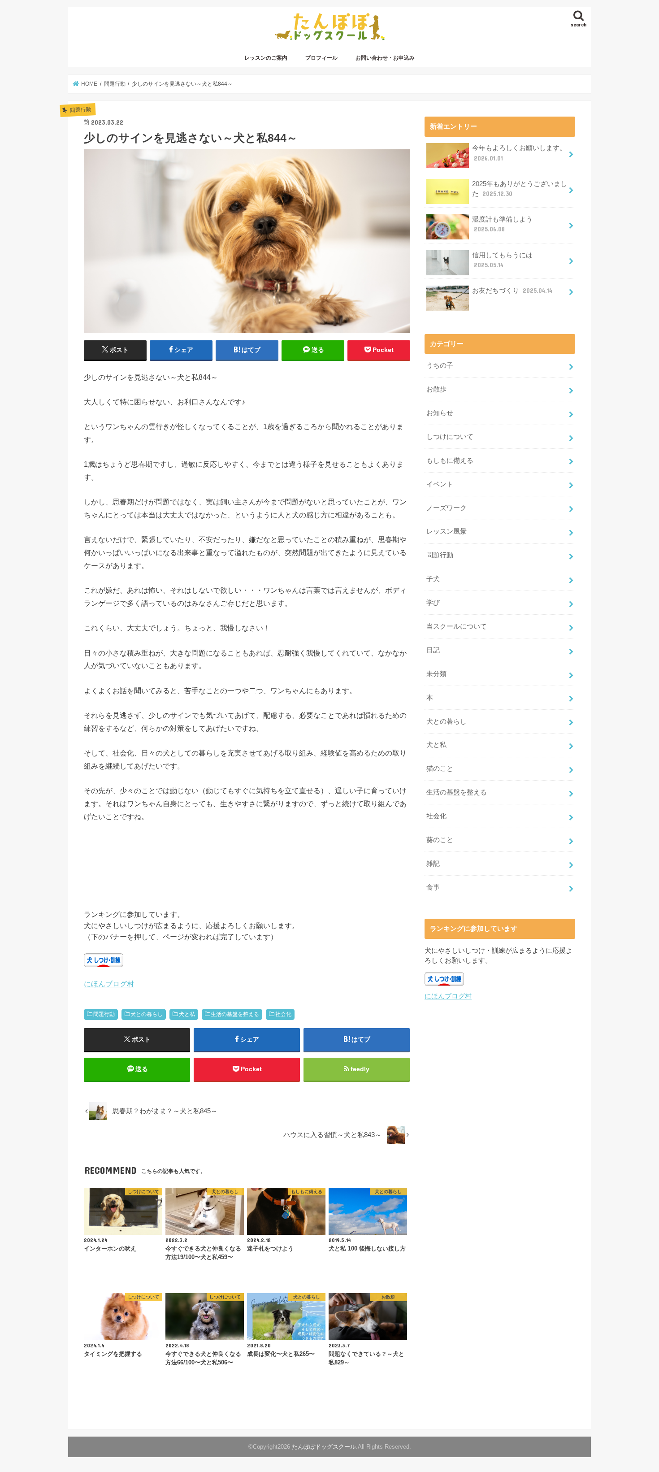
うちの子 (439, 365)
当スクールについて (456, 626)
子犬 (433, 578)
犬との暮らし (146, 1014)
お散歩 (436, 389)
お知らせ (439, 413)
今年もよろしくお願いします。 (519, 152)
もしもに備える (449, 460)
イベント (439, 484)
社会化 (283, 1014)
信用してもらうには (502, 260)
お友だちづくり (512, 290)
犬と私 (187, 1014)
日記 (433, 650)
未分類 (436, 673)
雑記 (433, 863)
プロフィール (321, 58)
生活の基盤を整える (235, 1014)
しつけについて (449, 436)
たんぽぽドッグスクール (324, 1446)
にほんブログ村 (109, 984)
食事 (433, 887)
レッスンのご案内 (265, 58)
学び (433, 602)
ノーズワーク (446, 508)
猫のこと (439, 768)
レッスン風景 (446, 531)
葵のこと (439, 839)
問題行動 (104, 1014)
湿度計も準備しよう (502, 224)
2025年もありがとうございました (519, 188)
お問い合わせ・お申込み (385, 58)
